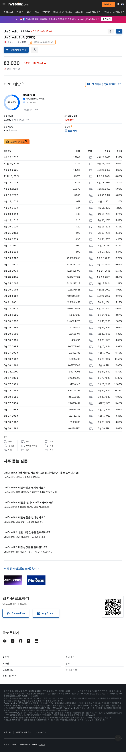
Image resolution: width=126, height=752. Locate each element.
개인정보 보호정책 (23, 732)
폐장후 (79, 12)
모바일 (5, 663)
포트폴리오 (7, 669)
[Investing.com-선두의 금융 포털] (18, 4)
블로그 (5, 657)
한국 (36, 12)
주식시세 (8, 12)
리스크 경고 (41, 732)
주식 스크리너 (23, 12)
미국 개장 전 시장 (62, 12)
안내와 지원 (71, 669)
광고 (67, 663)
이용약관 (7, 732)
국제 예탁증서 (93, 12)
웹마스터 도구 (9, 676)
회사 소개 (70, 657)
